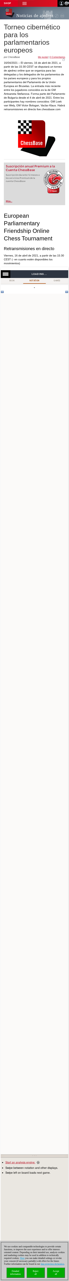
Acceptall (56, 1272)
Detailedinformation (15, 1272)
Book (12, 280)
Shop (7, 3)
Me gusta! (43, 57)
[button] (24, 3)
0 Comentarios (57, 57)
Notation (34, 280)
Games (57, 280)
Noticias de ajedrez (35, 15)
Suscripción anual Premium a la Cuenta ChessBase (30, 168)
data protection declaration (52, 1264)
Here (22, 1258)
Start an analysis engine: (20, 1162)
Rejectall (35, 1272)
